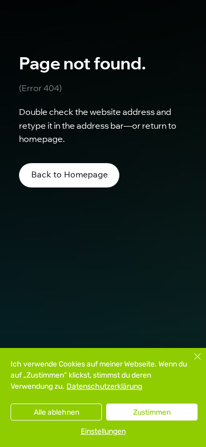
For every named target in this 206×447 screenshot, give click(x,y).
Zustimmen (152, 412)
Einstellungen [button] (103, 431)
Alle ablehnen (56, 412)
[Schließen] (191, 363)
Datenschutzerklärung (104, 386)
